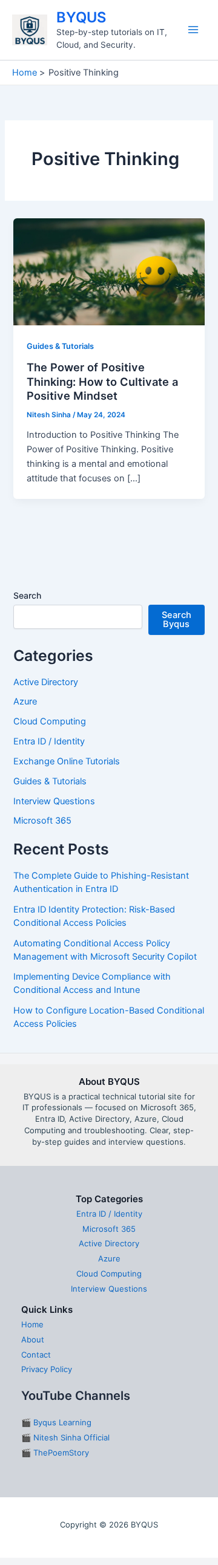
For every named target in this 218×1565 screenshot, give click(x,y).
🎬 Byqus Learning (56, 1422)
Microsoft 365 (42, 820)
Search (27, 595)
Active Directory (45, 682)
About (32, 1339)
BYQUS (81, 17)
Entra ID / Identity (49, 741)
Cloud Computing (49, 721)
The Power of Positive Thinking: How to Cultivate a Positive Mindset (102, 381)
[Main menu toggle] (193, 29)
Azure (25, 701)
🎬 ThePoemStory (55, 1452)
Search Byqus (176, 620)
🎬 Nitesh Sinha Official (65, 1437)
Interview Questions (54, 801)
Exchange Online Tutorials (66, 761)
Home (32, 1324)
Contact (36, 1354)
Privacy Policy (46, 1369)
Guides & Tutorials (60, 346)
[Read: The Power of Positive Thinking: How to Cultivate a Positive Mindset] (108, 271)
